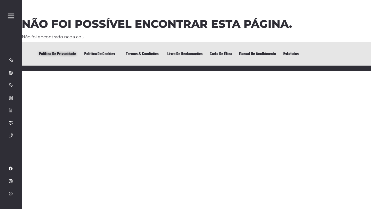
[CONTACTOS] (11, 135)
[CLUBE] (11, 73)
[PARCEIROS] (11, 123)
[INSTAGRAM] (11, 181)
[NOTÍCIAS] (11, 98)
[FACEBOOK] (11, 169)
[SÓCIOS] (11, 85)
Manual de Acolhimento (257, 53)
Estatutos (291, 53)
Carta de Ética (221, 53)
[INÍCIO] (11, 60)
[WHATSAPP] (11, 194)
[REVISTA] (11, 110)
